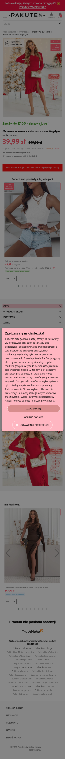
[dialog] (33, 379)
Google (20, 381)
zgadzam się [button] (33, 408)
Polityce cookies (21, 400)
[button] (32, 425)
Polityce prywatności (43, 400)
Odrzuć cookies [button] (33, 417)
